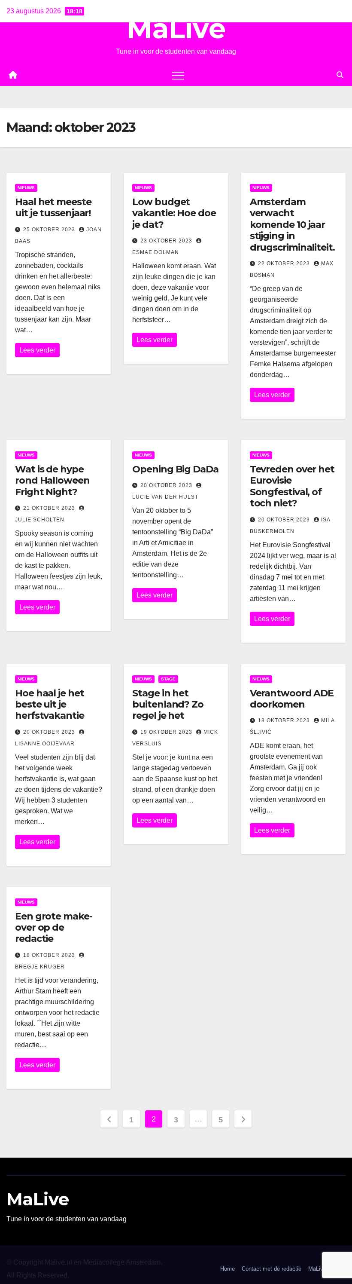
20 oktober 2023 (167, 485)
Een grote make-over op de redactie (53, 927)
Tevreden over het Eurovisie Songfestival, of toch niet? (292, 486)
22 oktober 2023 (285, 263)
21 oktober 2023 (50, 508)
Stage (168, 679)
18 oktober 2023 (285, 720)
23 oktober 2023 (167, 241)
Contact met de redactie (271, 1269)
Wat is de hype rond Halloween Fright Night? (52, 480)
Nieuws (26, 187)
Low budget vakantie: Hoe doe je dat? (173, 213)
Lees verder (37, 350)
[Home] (12, 75)
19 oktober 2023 (167, 732)
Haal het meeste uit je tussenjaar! (53, 207)
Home (227, 1269)
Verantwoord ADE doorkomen (292, 698)
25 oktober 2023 (50, 230)
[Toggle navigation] (178, 75)
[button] (340, 75)
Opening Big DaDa (175, 469)
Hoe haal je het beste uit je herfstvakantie (49, 704)
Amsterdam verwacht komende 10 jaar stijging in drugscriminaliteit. (292, 224)
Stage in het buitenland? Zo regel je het (167, 704)
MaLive (176, 28)
